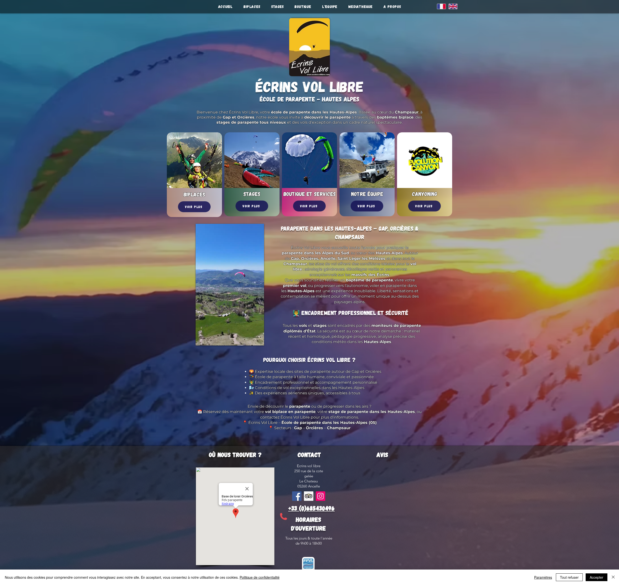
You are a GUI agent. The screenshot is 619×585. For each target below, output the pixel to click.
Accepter (596, 577)
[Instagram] (320, 496)
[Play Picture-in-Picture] (249, 339)
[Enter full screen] (257, 339)
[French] (439, 6)
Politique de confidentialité (260, 577)
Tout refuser (569, 577)
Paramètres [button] (543, 577)
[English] (451, 6)
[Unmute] (210, 339)
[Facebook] (297, 496)
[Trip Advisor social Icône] (308, 496)
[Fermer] (613, 577)
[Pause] (202, 339)
